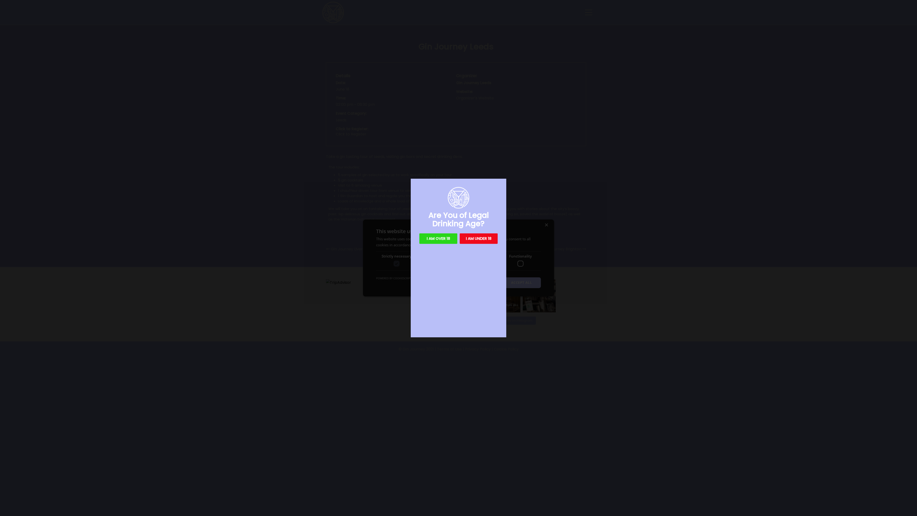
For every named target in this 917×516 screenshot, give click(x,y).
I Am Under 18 (478, 238)
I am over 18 (438, 238)
